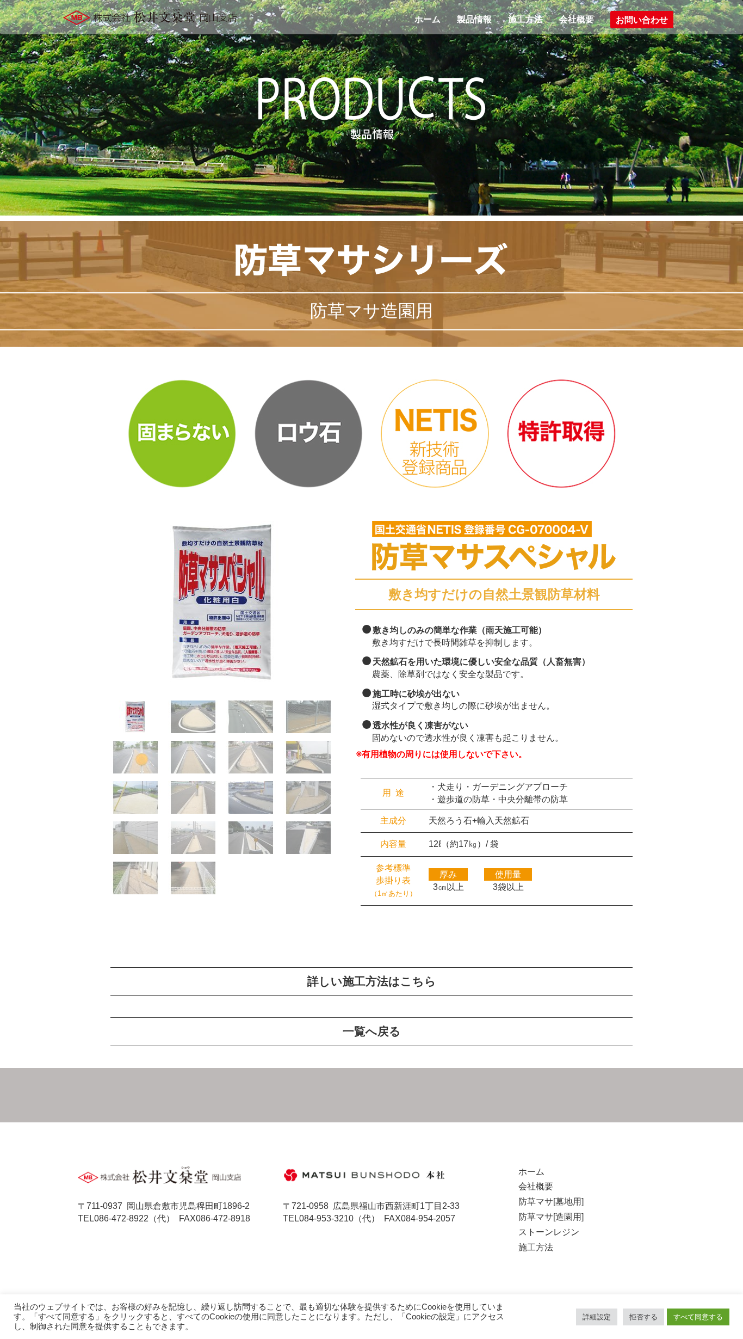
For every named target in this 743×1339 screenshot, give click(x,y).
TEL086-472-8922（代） (126, 1218)
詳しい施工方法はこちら (371, 981)
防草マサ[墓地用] (551, 1201)
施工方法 (525, 19)
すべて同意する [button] (698, 1317)
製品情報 (474, 19)
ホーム (427, 19)
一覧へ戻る (372, 1031)
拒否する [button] (643, 1317)
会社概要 (576, 19)
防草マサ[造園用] (551, 1216)
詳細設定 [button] (597, 1317)
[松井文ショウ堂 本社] (364, 1174)
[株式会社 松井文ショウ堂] (153, 16)
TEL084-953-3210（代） (331, 1218)
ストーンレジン (548, 1232)
